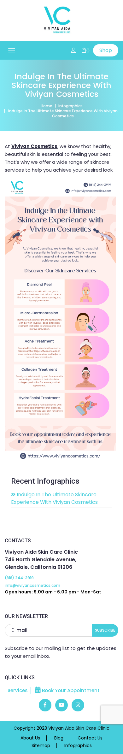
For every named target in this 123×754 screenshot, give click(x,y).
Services (18, 690)
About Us (30, 738)
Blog (58, 738)
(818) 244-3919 (19, 577)
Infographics (70, 106)
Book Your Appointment (70, 690)
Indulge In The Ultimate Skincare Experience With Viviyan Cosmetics (54, 498)
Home (46, 106)
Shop (105, 50)
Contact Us (90, 738)
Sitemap (41, 745)
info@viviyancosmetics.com (32, 585)
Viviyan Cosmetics (34, 146)
